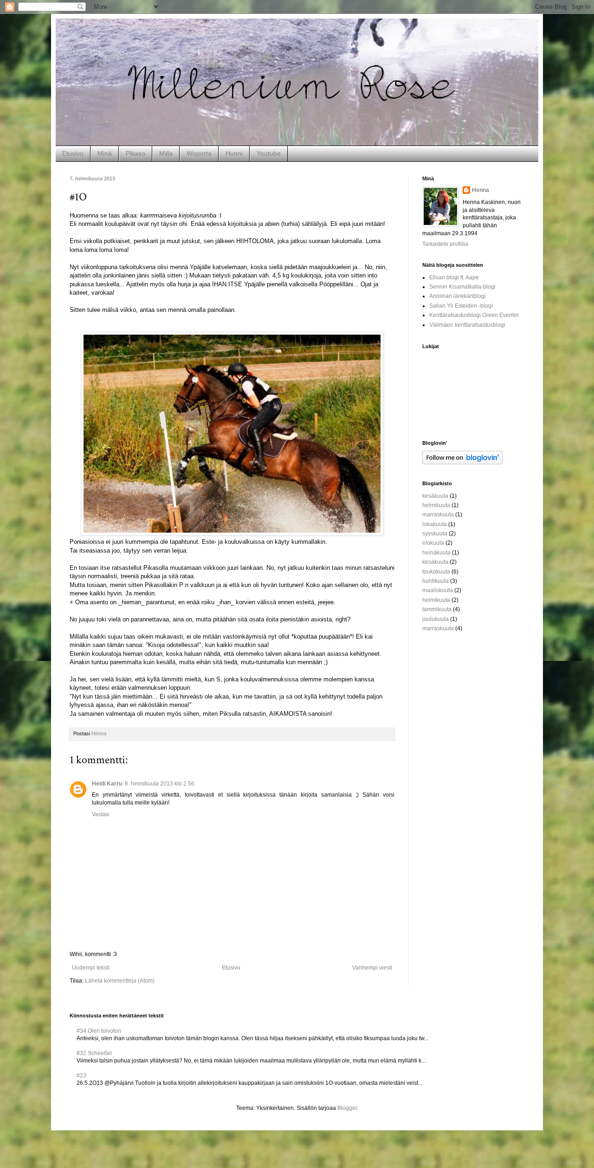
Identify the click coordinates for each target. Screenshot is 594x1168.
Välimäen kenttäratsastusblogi (467, 325)
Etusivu (73, 153)
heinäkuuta (436, 552)
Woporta (199, 153)
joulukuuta (435, 619)
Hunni (234, 153)
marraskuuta (438, 514)
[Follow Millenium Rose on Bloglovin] (462, 462)
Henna (480, 190)
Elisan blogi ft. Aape (454, 277)
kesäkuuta (435, 496)
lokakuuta (434, 524)
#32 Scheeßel (94, 1053)
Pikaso (135, 153)
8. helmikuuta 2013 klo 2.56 (159, 783)
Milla (166, 153)
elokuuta (433, 543)
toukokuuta (436, 571)
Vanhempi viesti (372, 967)
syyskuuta (434, 533)
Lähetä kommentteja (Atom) (120, 980)
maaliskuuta (437, 590)
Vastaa (100, 814)
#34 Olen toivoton (99, 1031)
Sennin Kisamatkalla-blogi (462, 287)
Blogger (347, 1108)
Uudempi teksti (91, 967)
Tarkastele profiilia (445, 244)
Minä (104, 153)
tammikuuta (437, 609)
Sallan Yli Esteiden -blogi (461, 306)
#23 (81, 1075)
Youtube (269, 153)
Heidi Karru (107, 783)
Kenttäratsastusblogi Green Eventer (474, 315)
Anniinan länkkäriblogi (457, 296)
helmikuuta (436, 505)
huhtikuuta (435, 581)
